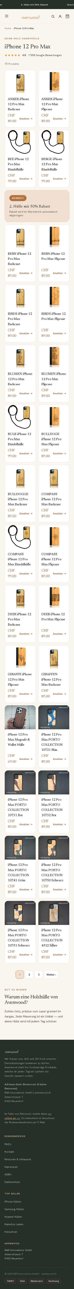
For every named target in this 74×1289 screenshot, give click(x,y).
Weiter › (51, 974)
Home (8, 28)
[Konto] (60, 16)
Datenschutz (12, 1182)
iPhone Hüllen (13, 1201)
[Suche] (53, 16)
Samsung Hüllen (14, 1209)
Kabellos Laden (14, 1224)
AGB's (8, 1174)
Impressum (11, 1167)
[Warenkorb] (67, 16)
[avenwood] (30, 16)
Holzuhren (11, 1231)
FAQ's (8, 1144)
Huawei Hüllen (13, 1216)
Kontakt (9, 1151)
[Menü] (7, 16)
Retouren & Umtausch (18, 1159)
